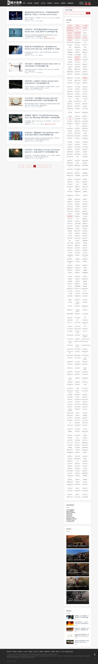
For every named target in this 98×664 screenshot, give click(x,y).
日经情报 (77, 475)
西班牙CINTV (70, 497)
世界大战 (85, 252)
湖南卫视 (85, 151)
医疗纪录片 (69, 283)
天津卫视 (85, 144)
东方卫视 (70, 235)
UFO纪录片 (77, 35)
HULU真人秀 (77, 497)
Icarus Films (70, 379)
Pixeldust (70, 388)
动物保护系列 (69, 513)
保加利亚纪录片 (85, 432)
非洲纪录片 (77, 452)
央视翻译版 (85, 173)
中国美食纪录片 (70, 476)
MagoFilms (77, 404)
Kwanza (77, 415)
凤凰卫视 (85, 191)
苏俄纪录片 (77, 123)
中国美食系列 (77, 32)
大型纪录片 (69, 326)
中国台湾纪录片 (85, 139)
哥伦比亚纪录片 (70, 109)
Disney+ (85, 32)
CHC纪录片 (70, 291)
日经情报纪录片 (77, 365)
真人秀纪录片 (85, 364)
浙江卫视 (77, 291)
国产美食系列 (70, 470)
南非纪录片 (77, 466)
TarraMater (70, 42)
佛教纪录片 (69, 201)
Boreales (70, 368)
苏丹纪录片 (69, 191)
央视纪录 (77, 270)
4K (77, 30)
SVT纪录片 (85, 299)
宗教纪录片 (77, 235)
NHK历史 (70, 276)
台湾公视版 (69, 394)
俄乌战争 (77, 281)
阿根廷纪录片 (77, 47)
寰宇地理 (85, 35)
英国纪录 (77, 189)
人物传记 (70, 66)
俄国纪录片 (69, 259)
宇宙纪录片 (77, 28)
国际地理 (70, 130)
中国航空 (70, 278)
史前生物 (85, 283)
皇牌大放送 (77, 66)
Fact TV (85, 331)
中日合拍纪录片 (77, 170)
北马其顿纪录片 (70, 166)
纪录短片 (70, 213)
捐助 (89, 4)
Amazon (85, 482)
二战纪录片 (85, 195)
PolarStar (85, 341)
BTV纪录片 (85, 189)
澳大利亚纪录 (85, 121)
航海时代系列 (77, 458)
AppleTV (77, 40)
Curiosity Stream (85, 336)
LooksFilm (77, 326)
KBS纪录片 (85, 265)
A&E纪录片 (85, 247)
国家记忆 (85, 199)
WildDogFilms (85, 339)
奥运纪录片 (69, 406)
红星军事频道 (85, 165)
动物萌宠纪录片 (70, 485)
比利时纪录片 (77, 490)
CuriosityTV (77, 288)
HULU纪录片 (77, 64)
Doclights (70, 442)
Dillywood (77, 357)
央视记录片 (77, 211)
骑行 (70, 189)
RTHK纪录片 (85, 40)
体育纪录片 (69, 399)
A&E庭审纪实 (85, 447)
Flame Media (85, 368)
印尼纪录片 (69, 179)
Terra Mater (77, 303)
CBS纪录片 (77, 112)
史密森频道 (85, 240)
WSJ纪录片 (70, 494)
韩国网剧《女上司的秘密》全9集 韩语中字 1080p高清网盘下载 (82, 617)
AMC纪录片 (70, 357)
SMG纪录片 (70, 420)
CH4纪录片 (77, 351)
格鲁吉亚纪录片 (70, 196)
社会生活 (56, 3)
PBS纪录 (85, 435)
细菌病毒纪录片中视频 (71, 518)
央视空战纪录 (85, 169)
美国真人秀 (69, 181)
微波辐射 (85, 286)
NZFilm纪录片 (85, 314)
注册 (89, 2)
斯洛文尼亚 (69, 296)
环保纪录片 (77, 265)
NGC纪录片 (77, 252)
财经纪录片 (77, 374)
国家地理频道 (70, 71)
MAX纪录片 (70, 458)
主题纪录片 (85, 206)
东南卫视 (70, 62)
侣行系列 (70, 59)
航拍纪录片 (85, 394)
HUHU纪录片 (77, 484)
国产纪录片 (85, 463)
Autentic (69, 401)
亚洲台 (77, 163)
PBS (85, 317)
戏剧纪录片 (69, 86)
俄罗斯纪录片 (70, 482)
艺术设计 (77, 397)
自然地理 (36, 3)
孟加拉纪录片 (77, 199)
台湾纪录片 (85, 230)
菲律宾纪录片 (85, 404)
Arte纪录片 (77, 96)
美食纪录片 (85, 82)
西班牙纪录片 (70, 450)
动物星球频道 (77, 286)
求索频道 (85, 281)
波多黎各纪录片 (85, 307)
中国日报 (77, 206)
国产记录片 (69, 435)
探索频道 (70, 69)
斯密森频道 (69, 52)
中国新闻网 (77, 175)
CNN (77, 320)
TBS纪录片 (70, 488)
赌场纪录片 (85, 233)
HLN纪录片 (77, 62)
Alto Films (70, 339)
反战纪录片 (85, 259)
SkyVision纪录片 (85, 256)
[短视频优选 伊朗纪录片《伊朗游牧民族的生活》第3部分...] (77, 590)
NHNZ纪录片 (70, 247)
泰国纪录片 (69, 468)
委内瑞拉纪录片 (85, 113)
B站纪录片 (85, 45)
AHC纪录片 (77, 160)
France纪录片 (77, 426)
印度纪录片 (69, 364)
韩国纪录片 (85, 52)
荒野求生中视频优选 (70, 512)
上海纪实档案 (77, 223)
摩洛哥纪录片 (77, 121)
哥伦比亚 (85, 228)
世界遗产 (77, 240)
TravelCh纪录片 (85, 323)
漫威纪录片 (77, 186)
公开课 (85, 384)
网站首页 (9, 651)
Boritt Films (77, 391)
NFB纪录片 (77, 382)
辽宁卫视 (85, 98)
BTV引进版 (85, 108)
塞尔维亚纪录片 (85, 379)
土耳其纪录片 (77, 71)
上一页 (25, 166)
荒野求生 (70, 25)
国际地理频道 (70, 313)
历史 (70, 98)
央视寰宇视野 (85, 226)
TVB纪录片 (85, 302)
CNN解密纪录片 (85, 273)
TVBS (85, 47)
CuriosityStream (77, 341)
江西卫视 (70, 112)
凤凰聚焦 (85, 475)
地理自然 (85, 49)
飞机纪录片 (69, 265)
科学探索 (29, 3)
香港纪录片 (85, 488)
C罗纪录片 (77, 278)
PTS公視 (85, 429)
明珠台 (85, 458)
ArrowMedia (70, 135)
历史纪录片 (69, 146)
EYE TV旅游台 (85, 146)
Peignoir (85, 320)
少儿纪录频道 (77, 54)
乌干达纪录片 (85, 374)
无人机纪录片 (77, 267)
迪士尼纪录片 (70, 186)
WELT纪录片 (77, 435)
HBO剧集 (85, 216)
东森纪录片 (85, 71)
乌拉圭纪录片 (77, 135)
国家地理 (85, 78)
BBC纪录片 (77, 57)
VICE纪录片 (70, 184)
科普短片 (77, 488)
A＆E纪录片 (77, 317)
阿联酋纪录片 (70, 173)
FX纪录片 (85, 57)
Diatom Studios (70, 410)
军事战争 (49, 3)
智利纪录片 (69, 106)
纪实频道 (85, 243)
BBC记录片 (77, 463)
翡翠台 (77, 98)
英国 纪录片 (85, 103)
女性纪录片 (69, 32)
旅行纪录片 (85, 235)
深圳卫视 (77, 293)
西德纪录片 (77, 216)
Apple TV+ (70, 322)
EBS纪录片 (77, 299)
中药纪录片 (77, 429)
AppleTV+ (85, 440)
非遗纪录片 (77, 204)
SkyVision (85, 388)
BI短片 (77, 184)
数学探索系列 (70, 28)
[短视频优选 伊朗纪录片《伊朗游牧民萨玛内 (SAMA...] (77, 548)
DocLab (85, 409)
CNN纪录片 (77, 470)
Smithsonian (85, 355)
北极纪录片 (85, 417)
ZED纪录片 (77, 130)
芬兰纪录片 (85, 94)
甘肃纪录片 (77, 52)
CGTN (85, 42)
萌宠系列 (85, 28)
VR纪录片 (77, 482)
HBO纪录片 (70, 245)
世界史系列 (77, 37)
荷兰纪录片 (69, 49)
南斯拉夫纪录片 (70, 176)
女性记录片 (69, 82)
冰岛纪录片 (85, 456)
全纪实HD (70, 133)
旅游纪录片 (77, 144)
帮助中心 (58, 651)
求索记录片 (77, 313)
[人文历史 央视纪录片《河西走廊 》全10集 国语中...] (77, 534)
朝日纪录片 (85, 361)
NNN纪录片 (85, 204)
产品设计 (70, 233)
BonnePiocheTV (85, 345)
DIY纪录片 (70, 306)
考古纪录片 (77, 431)
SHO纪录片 (70, 445)
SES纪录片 (85, 310)
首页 (24, 3)
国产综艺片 (77, 442)
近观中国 (85, 276)
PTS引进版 (77, 86)
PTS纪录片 (77, 261)
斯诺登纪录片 (77, 230)
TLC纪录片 (85, 91)
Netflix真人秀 (77, 83)
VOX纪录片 (85, 466)
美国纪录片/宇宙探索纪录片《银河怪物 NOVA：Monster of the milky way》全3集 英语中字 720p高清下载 (42, 49)
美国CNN (77, 255)
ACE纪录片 (69, 121)
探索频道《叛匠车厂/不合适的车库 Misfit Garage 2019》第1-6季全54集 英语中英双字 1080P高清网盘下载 (42, 117)
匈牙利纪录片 (70, 154)
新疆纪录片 (85, 223)
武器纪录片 (69, 270)
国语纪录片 (85, 116)
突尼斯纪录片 (85, 128)
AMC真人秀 (70, 425)
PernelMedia (70, 413)
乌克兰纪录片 (85, 175)
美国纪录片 (69, 74)
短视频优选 (70, 3)
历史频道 (70, 142)
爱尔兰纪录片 (77, 133)
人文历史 (43, 3)
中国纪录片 (77, 247)
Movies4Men (70, 355)
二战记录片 (69, 144)
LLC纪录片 (85, 413)
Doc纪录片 (70, 404)
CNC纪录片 (70, 226)
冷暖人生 (70, 286)
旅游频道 (85, 415)
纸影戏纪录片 (85, 288)
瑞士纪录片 (69, 473)
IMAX (77, 218)
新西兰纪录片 (70, 415)
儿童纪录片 (85, 86)
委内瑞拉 (77, 142)
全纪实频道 (69, 96)
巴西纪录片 (69, 456)
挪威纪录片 (85, 218)
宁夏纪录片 (85, 69)
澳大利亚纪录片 (70, 375)
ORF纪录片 (77, 45)
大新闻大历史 (85, 450)
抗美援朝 (85, 270)
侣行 (77, 126)
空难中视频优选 (69, 511)
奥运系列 (70, 35)
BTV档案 (77, 213)
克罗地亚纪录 (70, 151)
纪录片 (85, 54)
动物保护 (85, 106)
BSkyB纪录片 (77, 154)
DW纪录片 (77, 339)
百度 (13, 661)
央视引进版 (85, 59)
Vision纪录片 (77, 406)
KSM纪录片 (77, 401)
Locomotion (77, 399)
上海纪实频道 (85, 497)
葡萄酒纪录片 (70, 228)
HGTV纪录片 (77, 146)
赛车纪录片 (69, 238)
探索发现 (77, 378)
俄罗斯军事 (85, 221)
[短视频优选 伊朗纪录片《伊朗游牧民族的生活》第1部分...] (77, 576)
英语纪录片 (69, 466)
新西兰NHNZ (70, 94)
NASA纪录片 (77, 417)
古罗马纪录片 (85, 293)
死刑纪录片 (85, 238)
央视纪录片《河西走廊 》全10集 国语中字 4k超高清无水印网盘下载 (82, 630)
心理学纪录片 (85, 445)
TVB (70, 422)
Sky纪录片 (77, 138)
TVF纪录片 (77, 361)
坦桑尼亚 (70, 431)
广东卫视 (70, 293)
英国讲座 (85, 179)
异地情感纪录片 (70, 453)
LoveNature (77, 101)
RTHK (85, 62)
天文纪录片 (77, 250)
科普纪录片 (85, 401)
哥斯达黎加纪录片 (70, 256)
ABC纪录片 (69, 440)
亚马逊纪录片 (70, 123)
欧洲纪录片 (77, 233)
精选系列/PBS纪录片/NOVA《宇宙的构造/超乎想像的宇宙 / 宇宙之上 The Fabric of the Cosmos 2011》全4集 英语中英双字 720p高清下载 (42, 14)
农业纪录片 (77, 368)
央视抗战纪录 (85, 160)
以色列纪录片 (77, 118)
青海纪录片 (69, 221)
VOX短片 (77, 181)
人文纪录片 (69, 331)
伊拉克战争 (85, 156)
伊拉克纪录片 (70, 128)
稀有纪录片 (69, 317)
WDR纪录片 (77, 371)
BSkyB (77, 413)
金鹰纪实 (85, 66)
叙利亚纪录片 (85, 278)
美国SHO (77, 479)
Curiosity (77, 103)
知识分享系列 (69, 515)
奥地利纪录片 (70, 163)
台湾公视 (85, 468)
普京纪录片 (77, 306)
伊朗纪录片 (85, 211)
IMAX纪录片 (85, 382)
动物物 (85, 267)
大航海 (85, 133)
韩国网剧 (85, 479)
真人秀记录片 (85, 371)
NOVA (85, 291)
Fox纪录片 (85, 130)
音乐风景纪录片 (70, 385)
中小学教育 (85, 25)
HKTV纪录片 (77, 78)
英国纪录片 (69, 103)
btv (77, 461)
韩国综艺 (85, 452)
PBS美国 (70, 116)
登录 (86, 2)
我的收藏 (81, 3)
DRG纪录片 (70, 417)
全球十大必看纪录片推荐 (67, 651)
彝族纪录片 (69, 461)
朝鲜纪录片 (85, 149)
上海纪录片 (77, 49)
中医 (70, 118)
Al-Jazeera (70, 328)
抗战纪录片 (85, 163)
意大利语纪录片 (85, 391)
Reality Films (77, 346)
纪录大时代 (77, 468)
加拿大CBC (85, 96)
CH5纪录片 (69, 463)
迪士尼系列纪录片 (70, 521)
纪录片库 (81, 2)
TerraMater (70, 335)
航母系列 (70, 40)
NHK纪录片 (70, 64)
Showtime (70, 169)
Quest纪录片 (77, 349)
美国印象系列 (77, 42)
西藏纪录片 (77, 245)
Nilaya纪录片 (77, 238)
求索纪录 (85, 261)
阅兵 (70, 240)
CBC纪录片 (70, 250)
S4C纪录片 (70, 89)
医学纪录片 (77, 209)
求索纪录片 (77, 283)
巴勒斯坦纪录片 (77, 192)
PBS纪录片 (85, 89)
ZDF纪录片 (77, 420)
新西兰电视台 (77, 355)
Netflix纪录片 (70, 157)
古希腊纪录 (85, 250)
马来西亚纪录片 (77, 296)
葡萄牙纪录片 (70, 78)
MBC (85, 101)
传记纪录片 (85, 406)
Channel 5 (70, 429)
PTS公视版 (70, 54)
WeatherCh (70, 349)
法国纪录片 (77, 128)
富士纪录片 (85, 494)
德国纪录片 (85, 181)
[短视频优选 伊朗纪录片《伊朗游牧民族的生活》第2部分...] (77, 562)
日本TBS (85, 209)
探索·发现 (77, 243)
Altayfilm (85, 420)
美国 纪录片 (77, 106)
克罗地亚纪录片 (85, 75)
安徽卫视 (85, 245)
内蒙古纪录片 (77, 80)
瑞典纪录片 (69, 91)
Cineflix (70, 218)
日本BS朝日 (85, 135)
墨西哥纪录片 (77, 69)
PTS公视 (70, 252)
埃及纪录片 (77, 221)
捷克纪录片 (85, 126)
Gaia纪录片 (85, 484)
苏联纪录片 (85, 397)
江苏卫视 (85, 154)
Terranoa (70, 345)
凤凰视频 (70, 281)
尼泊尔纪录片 (70, 206)
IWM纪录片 (70, 57)
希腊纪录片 (85, 64)
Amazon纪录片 (85, 491)
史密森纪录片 (85, 473)
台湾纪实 (77, 228)
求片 (86, 4)
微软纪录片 (77, 173)
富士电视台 (85, 296)
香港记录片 (77, 473)
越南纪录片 (69, 160)
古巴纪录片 (77, 151)
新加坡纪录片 (85, 442)
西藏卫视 (70, 479)
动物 (70, 47)
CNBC (77, 156)
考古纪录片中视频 (70, 517)
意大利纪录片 (77, 74)
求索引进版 (69, 397)
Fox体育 (77, 450)
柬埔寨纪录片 (77, 165)
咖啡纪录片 (69, 310)
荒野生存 (77, 494)
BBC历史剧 (69, 320)
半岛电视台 (77, 447)
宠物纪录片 (85, 470)
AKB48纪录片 (70, 361)
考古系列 (85, 37)
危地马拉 (85, 437)
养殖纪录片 (69, 371)
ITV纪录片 (85, 201)
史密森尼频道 (85, 213)
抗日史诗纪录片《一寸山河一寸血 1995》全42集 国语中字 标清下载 (82, 623)
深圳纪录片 (69, 45)
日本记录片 (77, 384)
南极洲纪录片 (70, 267)
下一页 (48, 166)
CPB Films (77, 322)
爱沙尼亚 (77, 226)
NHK (70, 126)
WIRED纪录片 (70, 288)
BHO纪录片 (77, 276)
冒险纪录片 (77, 409)
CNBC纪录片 (70, 490)
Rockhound (77, 328)
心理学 (77, 388)
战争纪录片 (69, 149)
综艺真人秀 (77, 456)
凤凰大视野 (69, 216)
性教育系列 (69, 37)
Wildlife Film (77, 332)
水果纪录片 (77, 94)
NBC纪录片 (70, 223)
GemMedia (85, 328)
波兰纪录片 (77, 149)
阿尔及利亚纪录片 (70, 262)
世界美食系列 (70, 30)
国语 (77, 437)
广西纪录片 (69, 272)
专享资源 (77, 108)
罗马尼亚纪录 (77, 179)
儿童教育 (63, 3)
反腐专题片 (85, 461)
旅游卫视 (70, 437)
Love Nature (85, 358)
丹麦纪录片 (77, 272)
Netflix (85, 30)
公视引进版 (77, 440)
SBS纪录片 (77, 116)
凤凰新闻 (70, 199)
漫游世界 (77, 89)
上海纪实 (70, 302)
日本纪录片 (85, 123)
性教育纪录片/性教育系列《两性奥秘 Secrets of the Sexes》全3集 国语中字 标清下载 (82, 636)
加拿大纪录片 (85, 399)
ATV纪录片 (70, 204)
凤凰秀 (69, 299)
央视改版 (70, 447)
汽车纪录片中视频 (70, 520)
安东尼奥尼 (85, 142)
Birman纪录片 (85, 352)
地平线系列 (69, 382)
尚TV (85, 326)
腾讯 (15, 661)
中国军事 (85, 184)
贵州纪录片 (77, 201)
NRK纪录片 (85, 425)
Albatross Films (70, 391)
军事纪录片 (69, 138)
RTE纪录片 (77, 91)
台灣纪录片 (85, 118)
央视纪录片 (77, 59)
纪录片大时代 (70, 211)
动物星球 (77, 259)
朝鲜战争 (70, 230)
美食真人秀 (85, 186)
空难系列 (77, 25)
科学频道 (70, 101)
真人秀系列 (77, 335)
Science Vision (77, 310)
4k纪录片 (85, 80)
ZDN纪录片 (85, 349)
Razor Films (70, 342)
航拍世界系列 (69, 516)
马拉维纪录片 (77, 394)
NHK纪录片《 (77, 445)
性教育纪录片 (70, 209)
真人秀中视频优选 (70, 509)
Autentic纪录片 (70, 352)
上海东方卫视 (70, 243)
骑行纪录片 (77, 422)
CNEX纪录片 (85, 422)
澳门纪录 (70, 80)
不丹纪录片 (77, 195)
